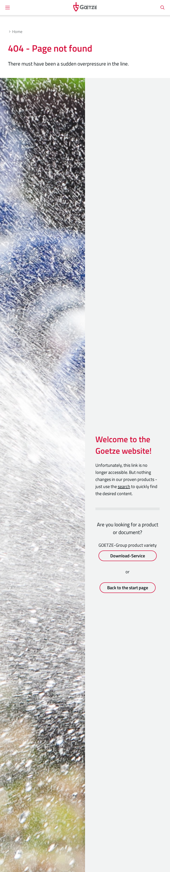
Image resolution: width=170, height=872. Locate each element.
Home (17, 32)
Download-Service (127, 555)
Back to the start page (127, 587)
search (124, 486)
